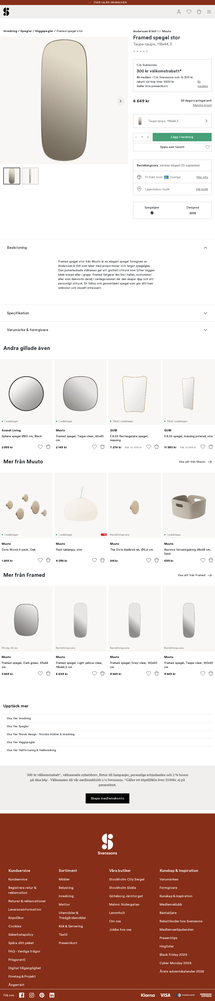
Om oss (115, 921)
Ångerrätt (16, 985)
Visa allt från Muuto (192, 461)
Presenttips (168, 938)
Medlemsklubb (171, 904)
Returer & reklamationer (27, 901)
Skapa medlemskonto (108, 798)
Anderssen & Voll (145, 31)
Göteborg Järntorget (126, 896)
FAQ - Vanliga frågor (24, 951)
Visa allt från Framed (191, 575)
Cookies (14, 926)
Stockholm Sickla (122, 888)
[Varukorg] (199, 12)
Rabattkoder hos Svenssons (181, 921)
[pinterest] (41, 995)
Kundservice (17, 879)
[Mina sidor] (179, 12)
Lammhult (117, 913)
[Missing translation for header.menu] (209, 12)
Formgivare (168, 888)
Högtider (167, 946)
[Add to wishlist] (40, 447)
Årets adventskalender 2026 (182, 971)
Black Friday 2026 (173, 955)
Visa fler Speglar (18, 726)
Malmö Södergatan (124, 904)
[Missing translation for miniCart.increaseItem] (148, 137)
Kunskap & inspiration (176, 896)
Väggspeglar (44, 31)
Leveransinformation (24, 909)
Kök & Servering (71, 926)
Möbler (64, 879)
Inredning (10, 31)
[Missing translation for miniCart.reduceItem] (136, 137)
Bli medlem (203, 84)
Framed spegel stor (69, 31)
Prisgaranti (16, 960)
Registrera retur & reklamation (22, 890)
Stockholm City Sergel (126, 879)
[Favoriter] (189, 12)
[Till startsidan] (6, 12)
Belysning (66, 888)
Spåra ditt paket (21, 943)
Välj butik (202, 189)
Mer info (202, 177)
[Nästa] (120, 101)
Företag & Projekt (22, 976)
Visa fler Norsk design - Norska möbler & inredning (41, 734)
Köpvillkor (16, 918)
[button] (140, 51)
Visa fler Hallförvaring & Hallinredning (31, 750)
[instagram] (31, 995)
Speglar (26, 31)
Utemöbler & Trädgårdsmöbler (72, 915)
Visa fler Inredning (19, 718)
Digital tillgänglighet (24, 968)
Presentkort (68, 943)
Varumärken (169, 879)
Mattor (64, 904)
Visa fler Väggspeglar (21, 742)
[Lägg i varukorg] (48, 446)
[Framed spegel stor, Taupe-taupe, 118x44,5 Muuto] (64, 100)
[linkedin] (51, 995)
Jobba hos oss (120, 930)
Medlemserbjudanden (177, 930)
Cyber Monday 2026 (175, 963)
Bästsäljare (168, 913)
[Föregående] (7, 101)
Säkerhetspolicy (20, 935)
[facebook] (21, 995)
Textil (63, 935)
